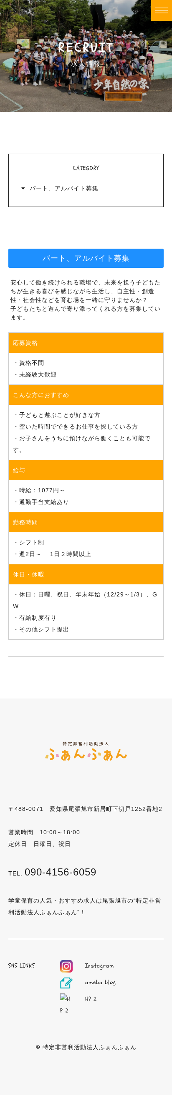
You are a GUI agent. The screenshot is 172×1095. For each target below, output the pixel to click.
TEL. (52, 873)
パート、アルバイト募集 (64, 188)
